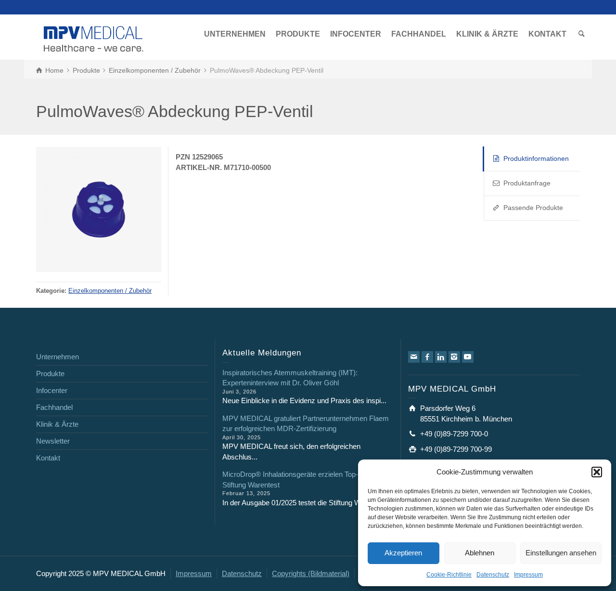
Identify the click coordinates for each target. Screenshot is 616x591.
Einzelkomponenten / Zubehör (110, 291)
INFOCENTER (355, 34)
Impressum (528, 574)
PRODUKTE (298, 34)
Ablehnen (479, 553)
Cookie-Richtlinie (449, 574)
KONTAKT (547, 34)
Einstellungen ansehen (561, 553)
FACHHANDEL (418, 34)
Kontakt (48, 458)
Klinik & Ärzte (57, 424)
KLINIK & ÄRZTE (487, 34)
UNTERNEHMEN (235, 34)
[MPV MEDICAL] (94, 38)
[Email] (414, 357)
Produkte (50, 373)
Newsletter (53, 441)
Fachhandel (54, 407)
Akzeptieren (403, 553)
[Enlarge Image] (98, 209)
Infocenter (51, 390)
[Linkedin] (441, 357)
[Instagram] (454, 357)
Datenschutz (492, 574)
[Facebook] (427, 357)
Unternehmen (57, 357)
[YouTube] (468, 357)
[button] (597, 472)
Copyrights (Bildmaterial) (310, 573)
